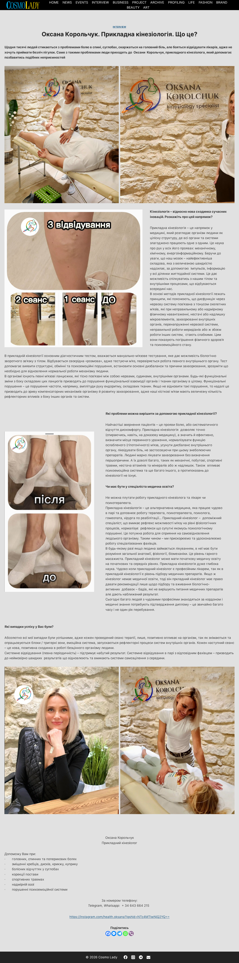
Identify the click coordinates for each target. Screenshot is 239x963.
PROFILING (176, 2)
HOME (54, 2)
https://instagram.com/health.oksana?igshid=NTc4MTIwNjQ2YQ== (119, 917)
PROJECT (139, 2)
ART (146, 7)
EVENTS (82, 2)
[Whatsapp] (125, 933)
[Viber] (131, 933)
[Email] (148, 957)
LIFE (191, 2)
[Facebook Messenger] (113, 933)
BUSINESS (120, 2)
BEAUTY (133, 7)
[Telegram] (119, 933)
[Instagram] (133, 957)
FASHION (205, 2)
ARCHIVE (157, 2)
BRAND (221, 2)
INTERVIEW (100, 2)
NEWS (67, 2)
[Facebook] (108, 933)
